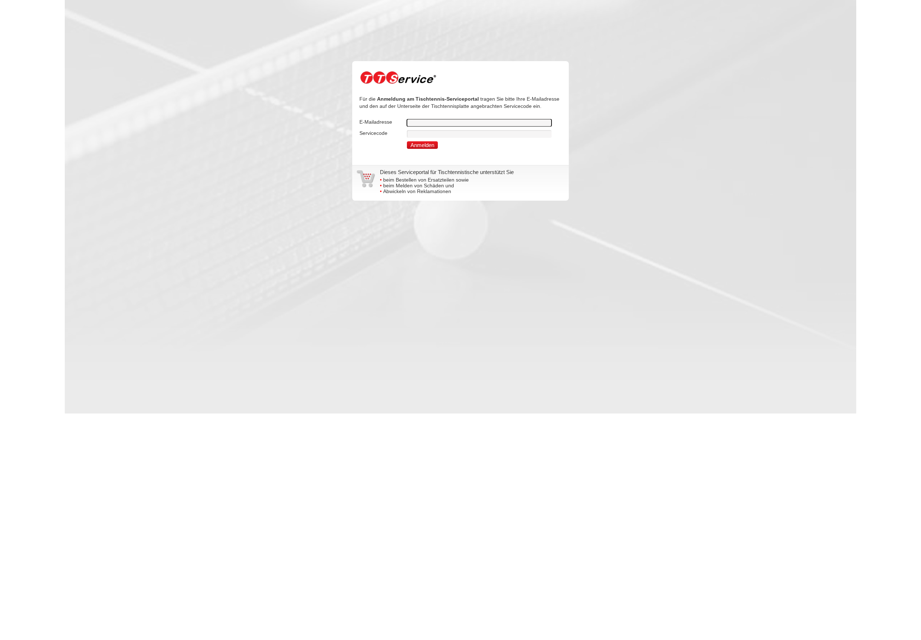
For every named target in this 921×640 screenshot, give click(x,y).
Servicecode (373, 133)
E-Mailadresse (375, 122)
